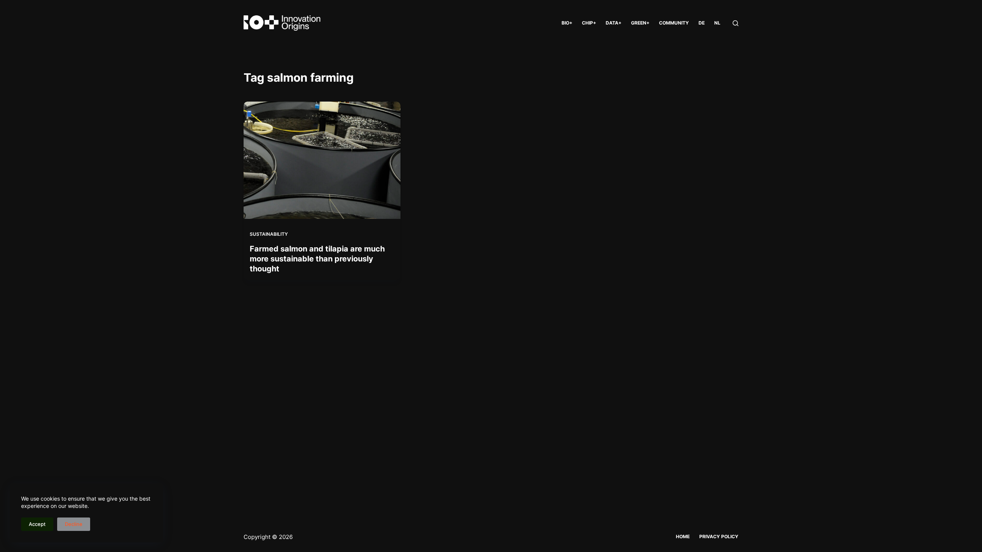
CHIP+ (589, 23)
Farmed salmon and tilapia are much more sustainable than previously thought (317, 258)
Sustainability (269, 234)
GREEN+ (640, 23)
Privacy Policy (718, 536)
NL (717, 23)
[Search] (735, 23)
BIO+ (567, 23)
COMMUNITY (674, 23)
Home (683, 536)
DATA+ (613, 23)
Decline (73, 524)
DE (702, 23)
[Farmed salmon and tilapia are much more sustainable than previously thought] (322, 160)
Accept (37, 524)
